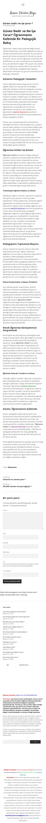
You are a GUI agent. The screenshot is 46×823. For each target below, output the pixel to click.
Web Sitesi (6, 552)
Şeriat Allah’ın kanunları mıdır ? (12, 637)
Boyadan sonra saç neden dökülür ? (14, 622)
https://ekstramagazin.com (11, 592)
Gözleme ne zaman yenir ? (14, 479)
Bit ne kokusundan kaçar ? (11, 657)
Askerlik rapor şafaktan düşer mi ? (13, 627)
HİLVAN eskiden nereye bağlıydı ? (17, 486)
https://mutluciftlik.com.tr (10, 595)
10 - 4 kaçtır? (7, 571)
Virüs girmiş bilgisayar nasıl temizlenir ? (14, 612)
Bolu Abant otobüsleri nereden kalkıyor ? (15, 632)
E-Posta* (5, 543)
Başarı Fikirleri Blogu (23, 13)
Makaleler (12, 467)
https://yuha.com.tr (29, 592)
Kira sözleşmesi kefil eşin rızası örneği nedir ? (16, 617)
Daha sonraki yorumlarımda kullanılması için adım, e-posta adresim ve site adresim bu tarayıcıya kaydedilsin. (20, 565)
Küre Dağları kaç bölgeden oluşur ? (13, 652)
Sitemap (24, 595)
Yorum (5, 510)
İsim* (4, 533)
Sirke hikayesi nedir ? (9, 647)
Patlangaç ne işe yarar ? (10, 642)
